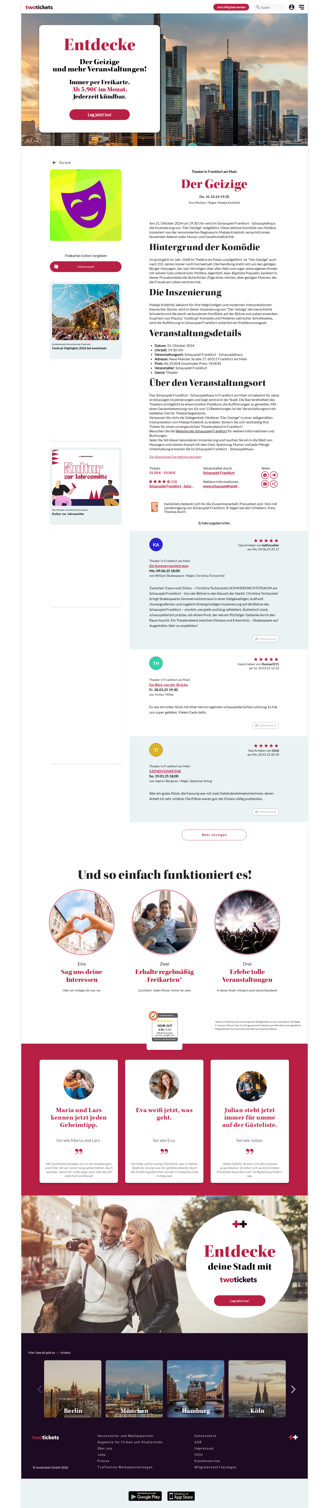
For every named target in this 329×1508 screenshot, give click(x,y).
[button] (258, 7)
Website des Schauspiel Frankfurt (201, 431)
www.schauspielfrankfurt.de (221, 486)
